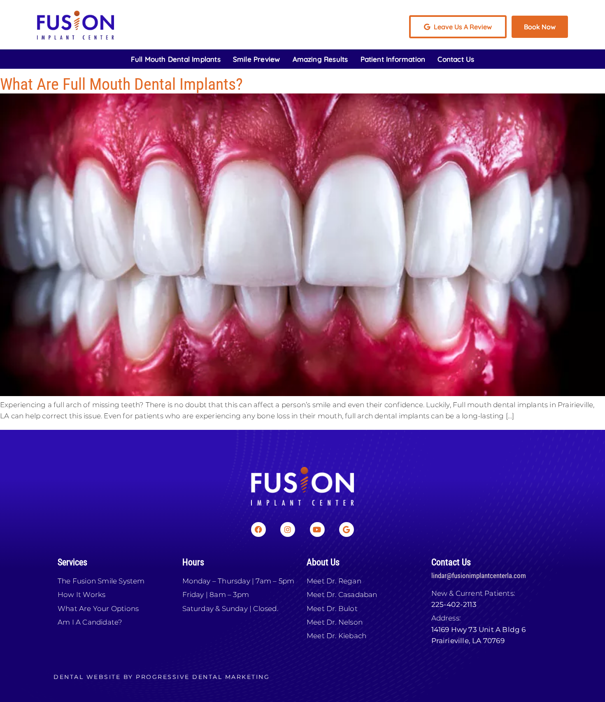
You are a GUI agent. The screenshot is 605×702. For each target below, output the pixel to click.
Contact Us (455, 59)
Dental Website (87, 677)
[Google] (346, 529)
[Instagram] (287, 529)
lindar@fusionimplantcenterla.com (478, 575)
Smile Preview (256, 59)
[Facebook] (258, 529)
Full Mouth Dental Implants (176, 59)
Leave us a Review (462, 27)
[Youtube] (317, 529)
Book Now (540, 27)
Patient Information (393, 59)
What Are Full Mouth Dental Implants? (121, 84)
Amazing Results (320, 59)
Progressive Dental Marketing (203, 677)
